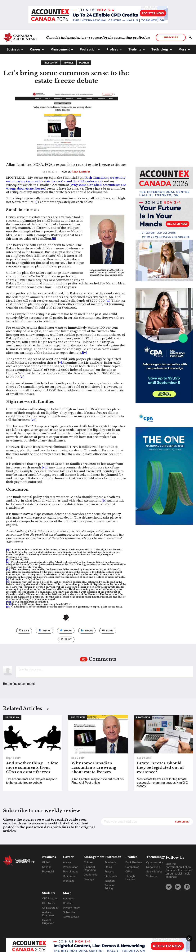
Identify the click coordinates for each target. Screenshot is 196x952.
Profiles (112, 49)
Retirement (69, 876)
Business (13, 49)
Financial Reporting (90, 868)
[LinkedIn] (178, 887)
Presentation (70, 866)
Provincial (48, 871)
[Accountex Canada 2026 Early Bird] (98, 15)
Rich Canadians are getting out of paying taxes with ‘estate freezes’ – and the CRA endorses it (65, 179)
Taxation (84, 63)
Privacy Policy (71, 907)
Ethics (108, 866)
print (68, 639)
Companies (132, 866)
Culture (88, 862)
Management (60, 49)
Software (151, 876)
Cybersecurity (154, 862)
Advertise (68, 898)
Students (134, 49)
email (109, 630)
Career (35, 49)
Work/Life (68, 880)
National (47, 866)
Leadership (90, 874)
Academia (111, 862)
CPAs (128, 871)
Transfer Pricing (110, 887)
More (182, 49)
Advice (67, 862)
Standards (111, 876)
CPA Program (50, 898)
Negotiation (153, 866)
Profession (88, 49)
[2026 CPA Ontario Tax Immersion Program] (164, 349)
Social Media (154, 871)
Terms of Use (71, 916)
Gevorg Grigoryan (48, 921)
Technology (159, 49)
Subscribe (170, 37)
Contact (67, 903)
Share (46, 630)
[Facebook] (187, 887)
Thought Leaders (130, 878)
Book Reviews (133, 862)
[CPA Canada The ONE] (164, 471)
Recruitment (70, 871)
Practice (68, 63)
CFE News (48, 903)
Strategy (89, 879)
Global (46, 862)
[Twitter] (169, 887)
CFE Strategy (50, 907)
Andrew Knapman (48, 914)
